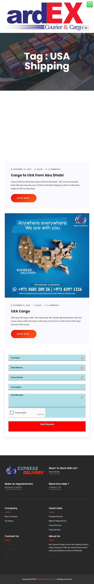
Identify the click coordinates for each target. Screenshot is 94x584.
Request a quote (13, 487)
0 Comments (54, 169)
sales (40, 169)
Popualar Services (56, 516)
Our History (9, 521)
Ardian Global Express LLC (46, 579)
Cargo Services (54, 530)
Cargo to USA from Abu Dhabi (37, 175)
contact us (55, 487)
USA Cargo (20, 311)
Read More (54, 472)
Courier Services (55, 525)
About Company (11, 516)
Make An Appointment (57, 521)
